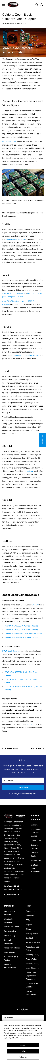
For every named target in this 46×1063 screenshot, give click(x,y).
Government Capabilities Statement (31, 975)
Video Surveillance (12, 948)
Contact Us (30, 911)
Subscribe (23, 787)
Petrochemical (10, 931)
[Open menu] (3, 5)
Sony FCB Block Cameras (13, 301)
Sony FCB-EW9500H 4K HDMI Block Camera (23, 633)
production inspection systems (26, 355)
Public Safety (9, 935)
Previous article (11, 748)
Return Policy (31, 959)
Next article (36, 748)
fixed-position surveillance (13, 293)
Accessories (36, 860)
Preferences (23, 1057)
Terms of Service (33, 942)
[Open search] (37, 4)
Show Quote (42, 440)
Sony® (36, 605)
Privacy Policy (32, 933)
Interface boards (9, 141)
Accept (23, 1045)
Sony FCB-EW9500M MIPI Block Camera (21, 637)
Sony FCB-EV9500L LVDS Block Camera (21, 630)
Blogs (28, 929)
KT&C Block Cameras (11, 651)
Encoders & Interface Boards (36, 832)
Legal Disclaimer (33, 968)
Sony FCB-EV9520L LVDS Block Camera (21, 626)
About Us (30, 916)
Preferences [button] (20, 1038)
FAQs (28, 920)
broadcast (29, 471)
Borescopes (36, 840)
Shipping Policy (32, 955)
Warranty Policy (32, 963)
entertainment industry (15, 239)
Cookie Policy (31, 938)
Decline (23, 1051)
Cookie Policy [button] (12, 1035)
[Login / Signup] (41, 4)
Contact (30, 724)
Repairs (29, 924)
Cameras (34, 825)
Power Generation (11, 927)
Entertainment (10, 952)
